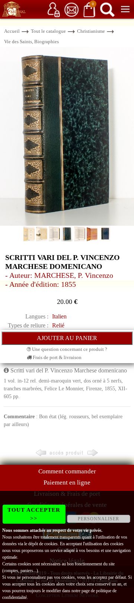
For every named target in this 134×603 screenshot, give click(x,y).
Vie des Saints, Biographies (31, 41)
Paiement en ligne (67, 482)
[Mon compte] (53, 9)
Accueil (12, 31)
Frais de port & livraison (57, 357)
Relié (58, 325)
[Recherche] (107, 9)
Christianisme (91, 31)
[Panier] (89, 9)
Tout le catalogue (48, 31)
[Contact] (71, 9)
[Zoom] (67, 136)
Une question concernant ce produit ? (69, 349)
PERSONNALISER (98, 518)
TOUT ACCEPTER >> (33, 514)
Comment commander (67, 471)
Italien (59, 316)
